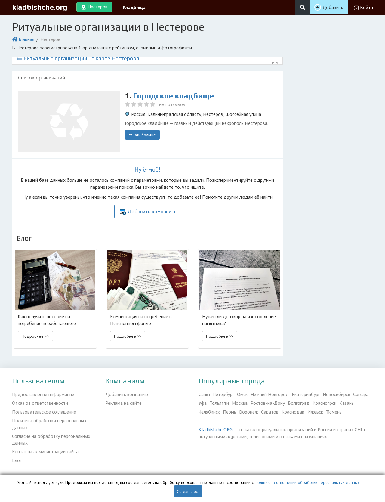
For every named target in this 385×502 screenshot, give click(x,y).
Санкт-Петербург (216, 394)
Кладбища (134, 7)
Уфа (203, 403)
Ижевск (315, 412)
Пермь (229, 412)
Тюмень (334, 412)
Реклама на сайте (123, 403)
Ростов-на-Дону (268, 403)
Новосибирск (336, 394)
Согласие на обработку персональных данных (51, 439)
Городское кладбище (173, 95)
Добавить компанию (151, 211)
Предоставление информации (43, 394)
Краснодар (293, 412)
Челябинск (209, 412)
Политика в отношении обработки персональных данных (307, 482)
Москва (240, 403)
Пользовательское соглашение (44, 412)
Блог (16, 460)
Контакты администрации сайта (45, 451)
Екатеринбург (306, 394)
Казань (346, 403)
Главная (26, 39)
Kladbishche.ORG (216, 429)
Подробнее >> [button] (35, 336)
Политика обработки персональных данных (49, 423)
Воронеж (248, 412)
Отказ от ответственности (40, 403)
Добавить (332, 7)
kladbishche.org (39, 7)
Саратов (270, 412)
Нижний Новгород (270, 394)
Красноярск (324, 403)
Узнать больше (142, 135)
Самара (360, 394)
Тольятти (219, 403)
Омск (242, 394)
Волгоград (299, 403)
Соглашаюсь (188, 491)
